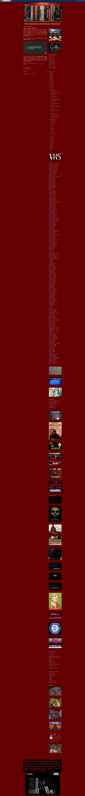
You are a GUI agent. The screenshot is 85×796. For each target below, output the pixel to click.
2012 (51, 139)
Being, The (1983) (52, 177)
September (53, 122)
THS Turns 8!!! (53, 109)
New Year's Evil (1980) (52, 278)
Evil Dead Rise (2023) (52, 402)
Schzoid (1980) (51, 314)
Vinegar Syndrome (52, 675)
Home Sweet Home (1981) (53, 244)
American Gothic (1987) (53, 169)
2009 (51, 143)
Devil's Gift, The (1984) (53, 215)
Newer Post (25, 71)
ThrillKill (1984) (51, 342)
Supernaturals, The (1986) (53, 333)
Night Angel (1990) (52, 280)
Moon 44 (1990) (51, 270)
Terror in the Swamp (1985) (53, 338)
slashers (33, 63)
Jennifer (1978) (51, 252)
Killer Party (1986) (52, 254)
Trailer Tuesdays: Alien (54, 103)
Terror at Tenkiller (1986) (53, 337)
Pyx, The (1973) (51, 307)
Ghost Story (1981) (52, 232)
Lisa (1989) (51, 261)
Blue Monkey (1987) (52, 186)
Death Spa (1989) (52, 210)
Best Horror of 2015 (54, 91)
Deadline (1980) (51, 206)
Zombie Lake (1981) (52, 363)
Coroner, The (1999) (52, 195)
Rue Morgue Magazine (52, 651)
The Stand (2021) (52, 405)
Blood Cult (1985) (52, 180)
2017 (51, 86)
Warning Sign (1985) (52, 355)
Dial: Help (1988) (51, 216)
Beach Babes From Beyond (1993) (54, 176)
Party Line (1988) (52, 295)
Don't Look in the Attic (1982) (54, 219)
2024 (51, 75)
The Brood (25, 33)
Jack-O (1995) (51, 250)
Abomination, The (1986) (53, 165)
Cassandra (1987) (52, 190)
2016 (51, 87)
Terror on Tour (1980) (52, 339)
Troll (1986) (51, 347)
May (52, 128)
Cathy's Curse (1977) (52, 191)
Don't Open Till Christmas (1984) (54, 220)
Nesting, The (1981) (52, 275)
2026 (51, 72)
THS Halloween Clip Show (53, 61)
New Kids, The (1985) (52, 276)
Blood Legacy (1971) (52, 181)
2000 (51, 149)
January (52, 134)
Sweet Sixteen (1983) (52, 335)
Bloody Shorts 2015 (54, 114)
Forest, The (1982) (52, 229)
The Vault (50, 678)
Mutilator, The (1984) (52, 274)
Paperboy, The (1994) (52, 292)
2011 (51, 140)
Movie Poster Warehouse (53, 682)
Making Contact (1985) (52, 266)
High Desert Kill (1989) (52, 242)
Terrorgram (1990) (52, 341)
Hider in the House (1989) (53, 241)
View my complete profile (54, 741)
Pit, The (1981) (51, 296)
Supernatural (38, 63)
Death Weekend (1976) (52, 211)
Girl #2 (50, 65)
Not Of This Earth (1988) (53, 288)
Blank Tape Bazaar (52, 62)
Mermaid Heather (52, 660)
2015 (51, 89)
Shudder (50, 679)
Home (35, 71)
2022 (51, 78)
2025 (51, 74)
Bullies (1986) (51, 189)
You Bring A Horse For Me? (53, 668)
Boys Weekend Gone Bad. (55, 116)
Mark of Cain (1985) (52, 269)
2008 (51, 145)
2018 (51, 84)
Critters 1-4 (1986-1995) (53, 199)
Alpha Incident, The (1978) (53, 168)
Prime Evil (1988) (52, 300)
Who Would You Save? (54, 117)
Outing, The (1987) (52, 291)
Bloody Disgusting (52, 652)
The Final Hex (51, 60)
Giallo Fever (51, 661)
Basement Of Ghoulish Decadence (54, 664)
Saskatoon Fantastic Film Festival (54, 657)
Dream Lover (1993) (52, 223)
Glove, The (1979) (52, 237)
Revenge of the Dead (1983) (53, 313)
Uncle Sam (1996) (52, 350)
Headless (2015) (51, 240)
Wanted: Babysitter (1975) (53, 354)
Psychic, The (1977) (52, 304)
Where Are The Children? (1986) (54, 358)
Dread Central (51, 653)
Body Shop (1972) (52, 187)
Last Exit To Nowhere (52, 680)
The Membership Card (52, 67)
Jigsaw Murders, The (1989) (53, 253)
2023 (51, 77)
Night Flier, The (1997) (52, 282)
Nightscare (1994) (52, 286)
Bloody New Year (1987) (53, 185)
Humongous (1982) (52, 248)
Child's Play (32, 39)
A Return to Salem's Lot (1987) (54, 164)
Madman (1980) (51, 265)
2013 (51, 137)
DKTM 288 (52, 94)
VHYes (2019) (51, 352)
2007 (51, 146)
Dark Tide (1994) (51, 203)
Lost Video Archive (52, 662)
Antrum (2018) (51, 406)
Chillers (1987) (51, 194)
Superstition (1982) (52, 334)
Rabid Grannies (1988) (52, 309)
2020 (51, 81)
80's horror (29, 63)
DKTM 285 (52, 113)
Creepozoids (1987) (52, 198)
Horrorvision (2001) (52, 246)
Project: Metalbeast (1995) (53, 301)
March (52, 131)
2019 (51, 83)
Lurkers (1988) (51, 262)
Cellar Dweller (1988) (52, 193)
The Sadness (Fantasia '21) (53, 403)
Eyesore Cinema (51, 674)
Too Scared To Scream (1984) (54, 343)
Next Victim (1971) (52, 279)
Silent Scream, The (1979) (53, 318)
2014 (51, 136)
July (52, 125)
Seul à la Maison (53, 97)
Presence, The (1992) (52, 299)
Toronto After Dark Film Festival (54, 656)
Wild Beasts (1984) (52, 360)
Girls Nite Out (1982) (52, 236)
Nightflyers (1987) (52, 284)
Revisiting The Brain (52, 66)
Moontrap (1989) (51, 271)
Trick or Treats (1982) (52, 346)
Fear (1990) (51, 228)
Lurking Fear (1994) (52, 263)
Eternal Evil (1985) (52, 227)
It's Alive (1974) (51, 249)
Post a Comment (26, 70)
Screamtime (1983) (52, 316)
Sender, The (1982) (52, 317)
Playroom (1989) (51, 297)
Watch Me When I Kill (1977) (53, 356)
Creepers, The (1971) (52, 197)
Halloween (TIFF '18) (52, 407)
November (53, 119)
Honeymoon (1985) (52, 245)
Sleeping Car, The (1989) (53, 322)
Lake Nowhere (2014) (52, 257)
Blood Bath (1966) (52, 178)
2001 (51, 148)
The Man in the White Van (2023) (54, 401)
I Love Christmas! (54, 96)
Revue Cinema (51, 655)
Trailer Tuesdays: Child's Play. (56, 93)
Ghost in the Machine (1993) (53, 231)
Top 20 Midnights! (52, 56)
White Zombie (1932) (52, 359)
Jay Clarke (57, 734)
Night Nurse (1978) (52, 283)
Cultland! (50, 57)
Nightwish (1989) (51, 287)
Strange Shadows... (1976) (53, 330)
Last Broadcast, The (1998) (53, 258)
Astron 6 (50, 666)
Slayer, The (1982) (52, 321)
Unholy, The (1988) (52, 351)
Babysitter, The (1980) (52, 173)
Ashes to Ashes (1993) (52, 172)
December (53, 90)
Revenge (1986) (51, 312)
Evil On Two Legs (52, 665)
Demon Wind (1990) (52, 214)
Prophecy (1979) (51, 303)
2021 (51, 80)
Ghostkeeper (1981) (52, 233)
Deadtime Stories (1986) (53, 208)
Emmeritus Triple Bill (52, 224)
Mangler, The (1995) (52, 267)
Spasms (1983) (51, 325)
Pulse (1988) (51, 305)
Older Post (45, 71)
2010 (51, 142)
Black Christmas (34, 33)
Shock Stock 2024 (52, 58)
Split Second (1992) (52, 326)
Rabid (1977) (51, 308)
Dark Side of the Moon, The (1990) (54, 202)
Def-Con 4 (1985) (52, 212)
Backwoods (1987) (52, 174)
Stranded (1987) (51, 329)
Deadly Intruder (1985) (52, 207)
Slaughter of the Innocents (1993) (54, 320)
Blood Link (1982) (52, 182)
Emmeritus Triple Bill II (53, 225)
